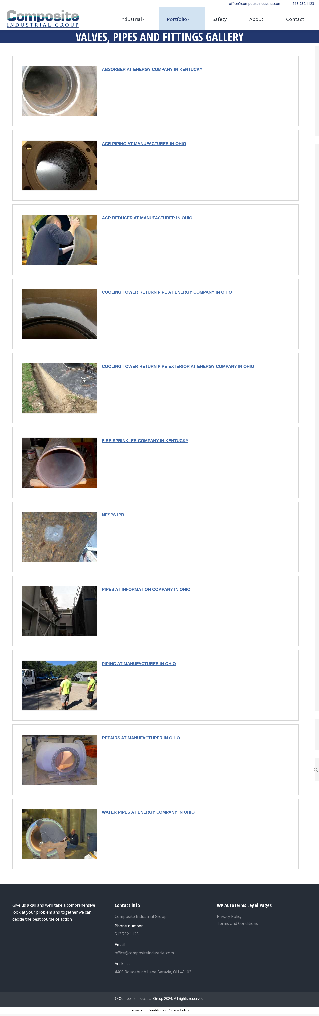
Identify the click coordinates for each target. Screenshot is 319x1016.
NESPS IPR (113, 515)
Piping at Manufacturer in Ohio (139, 663)
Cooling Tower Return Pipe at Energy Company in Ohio (167, 292)
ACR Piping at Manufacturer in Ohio (144, 143)
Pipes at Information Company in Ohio (146, 589)
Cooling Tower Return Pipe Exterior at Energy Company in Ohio (178, 366)
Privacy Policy (229, 916)
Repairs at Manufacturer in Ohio (141, 738)
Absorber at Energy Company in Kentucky (152, 69)
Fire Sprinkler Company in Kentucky (145, 440)
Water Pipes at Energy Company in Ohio (148, 812)
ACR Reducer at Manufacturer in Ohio (147, 218)
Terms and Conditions (237, 923)
